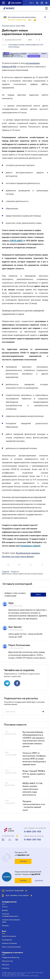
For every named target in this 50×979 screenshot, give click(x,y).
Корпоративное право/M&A (13, 26)
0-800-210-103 (32, 831)
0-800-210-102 (32, 840)
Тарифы (23, 861)
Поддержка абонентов (10, 957)
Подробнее (39, 880)
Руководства (7, 940)
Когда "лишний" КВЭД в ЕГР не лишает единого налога (34, 774)
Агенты (5, 907)
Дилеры (5, 910)
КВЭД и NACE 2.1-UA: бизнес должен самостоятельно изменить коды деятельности (33, 789)
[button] (3, 2)
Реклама (5, 925)
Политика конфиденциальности (10, 915)
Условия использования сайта (11, 921)
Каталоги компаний (9, 943)
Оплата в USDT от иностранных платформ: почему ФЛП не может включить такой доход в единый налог (34, 758)
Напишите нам (7, 961)
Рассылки (5, 964)
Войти (38, 594)
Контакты (5, 968)
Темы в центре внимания (11, 947)
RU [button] (31, 3)
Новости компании (9, 936)
